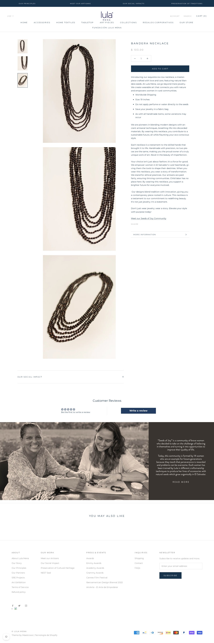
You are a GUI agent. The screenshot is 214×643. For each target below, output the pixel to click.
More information (144, 235)
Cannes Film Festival (96, 577)
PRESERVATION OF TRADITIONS (186, 4)
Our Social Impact (29, 377)
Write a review (138, 410)
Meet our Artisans (50, 558)
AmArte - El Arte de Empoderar (102, 587)
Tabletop (87, 22)
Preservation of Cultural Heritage (57, 568)
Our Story (17, 563)
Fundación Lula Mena (107, 28)
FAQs (137, 568)
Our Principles (19, 568)
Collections (128, 22)
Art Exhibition (19, 582)
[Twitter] (145, 223)
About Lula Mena (20, 558)
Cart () (201, 16)
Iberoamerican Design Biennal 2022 (104, 582)
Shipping (139, 558)
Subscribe (170, 575)
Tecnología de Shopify (46, 635)
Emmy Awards (93, 563)
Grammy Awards (95, 572)
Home (24, 22)
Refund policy (19, 592)
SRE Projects (18, 577)
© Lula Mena (19, 631)
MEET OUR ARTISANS (80, 4)
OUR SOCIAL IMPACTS (133, 4)
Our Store (186, 22)
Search (188, 16)
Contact (139, 563)
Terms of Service (20, 587)
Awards (90, 558)
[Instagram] (26, 605)
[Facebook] (141, 223)
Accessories (42, 22)
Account (175, 16)
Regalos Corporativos (158, 22)
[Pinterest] (149, 223)
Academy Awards (95, 568)
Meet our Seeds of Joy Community (148, 218)
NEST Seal (46, 572)
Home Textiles (65, 22)
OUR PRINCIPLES (27, 4)
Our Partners (18, 572)
